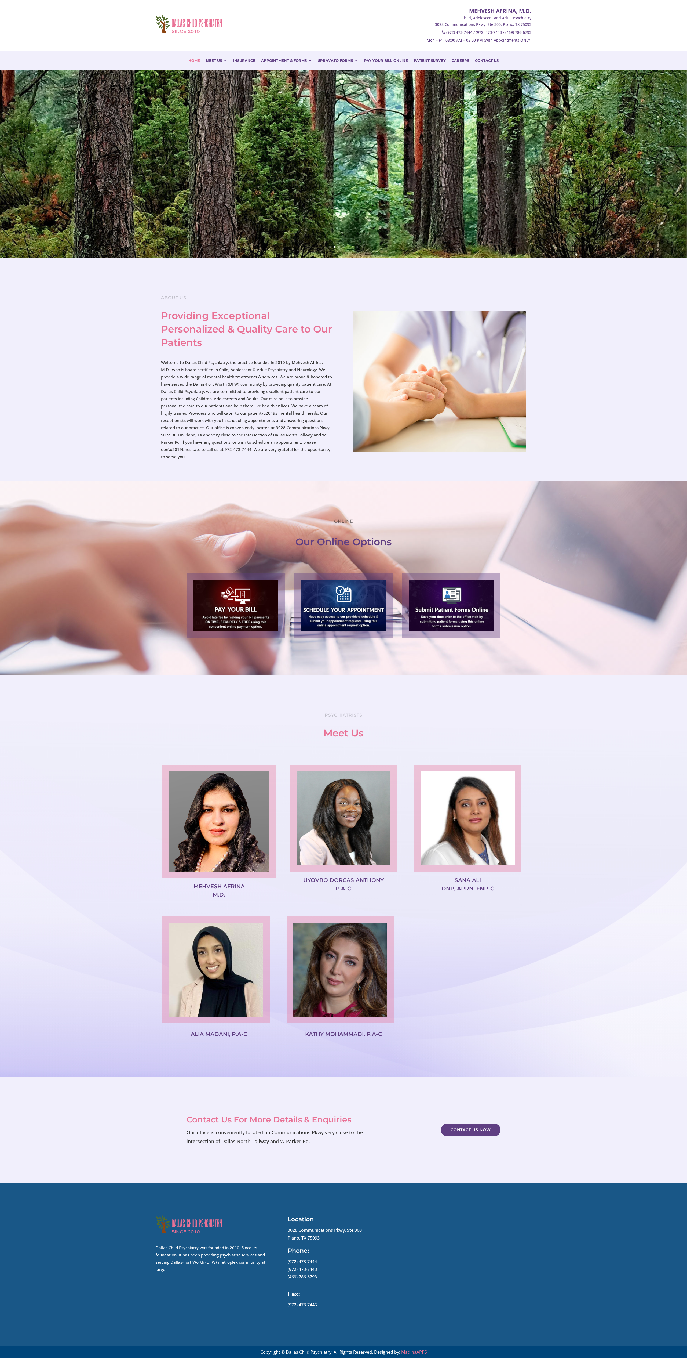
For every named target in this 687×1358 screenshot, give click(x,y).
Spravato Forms (335, 61)
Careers (460, 61)
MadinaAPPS (414, 1352)
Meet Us (214, 61)
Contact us (487, 61)
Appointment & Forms (284, 61)
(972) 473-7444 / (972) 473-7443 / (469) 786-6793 (488, 32)
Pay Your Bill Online (386, 61)
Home (194, 61)
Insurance (244, 61)
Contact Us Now (471, 1129)
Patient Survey (430, 61)
